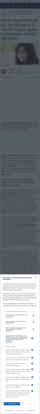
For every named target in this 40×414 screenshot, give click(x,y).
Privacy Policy (31, 410)
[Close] (36, 278)
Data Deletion (9, 410)
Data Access (20, 410)
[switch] (32, 315)
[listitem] (20, 311)
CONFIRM (11, 403)
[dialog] (20, 344)
